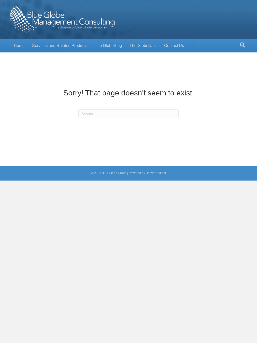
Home (19, 45)
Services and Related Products (59, 45)
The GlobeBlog (108, 45)
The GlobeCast (143, 45)
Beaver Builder (156, 173)
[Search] (242, 44)
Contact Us (174, 45)
